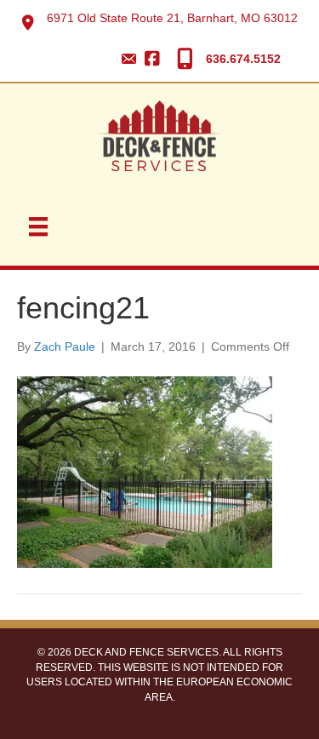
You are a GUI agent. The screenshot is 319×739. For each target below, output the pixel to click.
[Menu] (38, 226)
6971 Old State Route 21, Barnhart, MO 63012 (172, 18)
